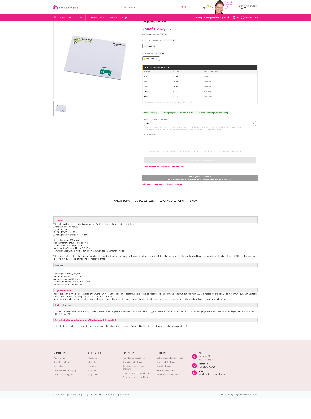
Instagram (93, 366)
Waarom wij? (59, 358)
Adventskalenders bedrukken (170, 358)
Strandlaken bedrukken (133, 362)
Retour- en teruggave (63, 374)
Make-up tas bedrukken (168, 374)
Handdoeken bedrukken (134, 358)
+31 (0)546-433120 (207, 367)
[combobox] (155, 7)
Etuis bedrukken (164, 366)
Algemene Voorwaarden (247, 394)
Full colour (152, 58)
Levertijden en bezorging (64, 370)
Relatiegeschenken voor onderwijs (134, 367)
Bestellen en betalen (62, 362)
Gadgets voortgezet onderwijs (136, 373)
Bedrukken (58, 366)
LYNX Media (95, 394)
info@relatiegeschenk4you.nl (212, 374)
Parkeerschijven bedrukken (135, 377)
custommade (150, 46)
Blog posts (93, 374)
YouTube (92, 370)
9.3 (211, 6)
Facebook (92, 358)
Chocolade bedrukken (167, 362)
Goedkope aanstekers (167, 370)
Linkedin (92, 362)
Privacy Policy (227, 394)
